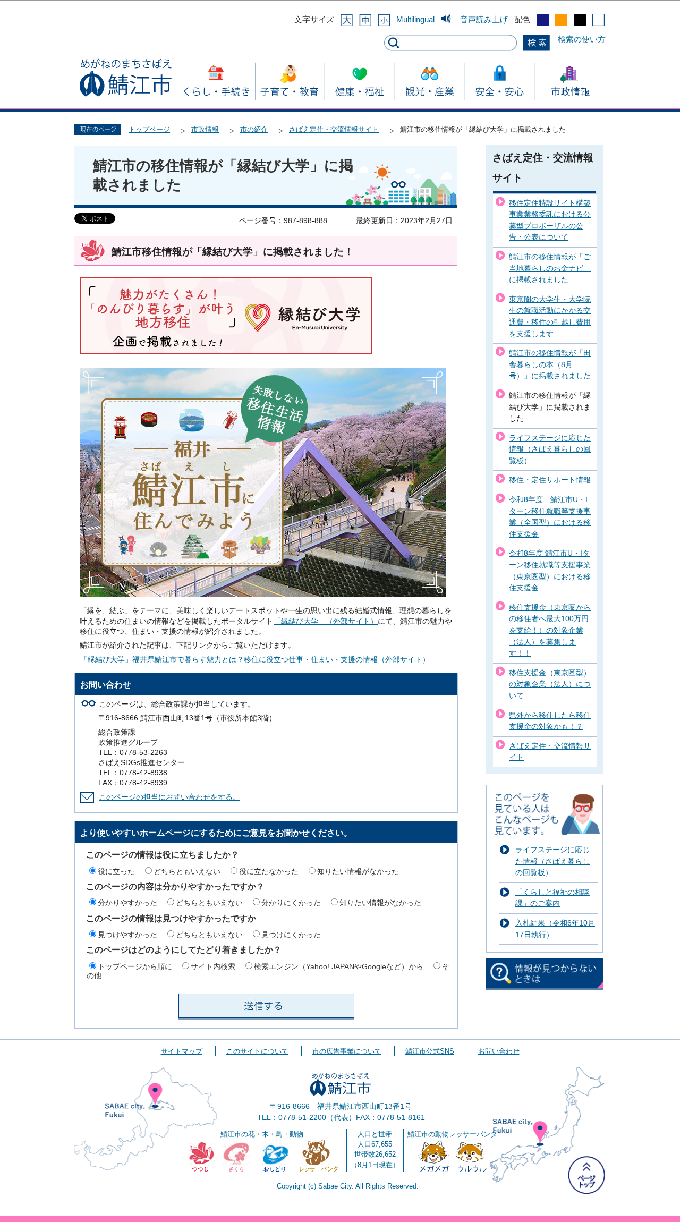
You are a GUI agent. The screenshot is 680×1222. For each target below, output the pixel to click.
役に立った (116, 871)
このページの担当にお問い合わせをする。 (169, 797)
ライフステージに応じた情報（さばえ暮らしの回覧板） (550, 449)
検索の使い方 (582, 39)
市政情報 (205, 129)
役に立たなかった (269, 871)
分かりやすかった (127, 902)
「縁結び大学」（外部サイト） (326, 621)
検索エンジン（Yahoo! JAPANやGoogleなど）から (338, 966)
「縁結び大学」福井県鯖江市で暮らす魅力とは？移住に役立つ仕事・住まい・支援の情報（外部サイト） (255, 660)
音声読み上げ (484, 19)
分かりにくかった (291, 902)
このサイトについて (257, 1051)
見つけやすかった (127, 934)
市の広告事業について (346, 1051)
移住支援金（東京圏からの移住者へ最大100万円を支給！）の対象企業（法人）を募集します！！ (550, 630)
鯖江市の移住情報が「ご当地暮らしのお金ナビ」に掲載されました (550, 268)
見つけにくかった (291, 934)
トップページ (149, 129)
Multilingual (415, 19)
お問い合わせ (499, 1051)
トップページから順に (135, 966)
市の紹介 (254, 129)
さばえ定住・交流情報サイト (334, 129)
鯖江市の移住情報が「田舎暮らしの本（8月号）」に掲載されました (550, 364)
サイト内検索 (213, 966)
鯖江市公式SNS (429, 1051)
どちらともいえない (187, 871)
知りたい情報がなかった (358, 871)
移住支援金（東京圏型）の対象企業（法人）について (550, 684)
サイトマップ (181, 1051)
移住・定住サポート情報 (550, 480)
